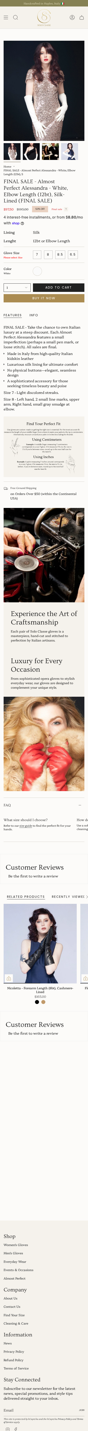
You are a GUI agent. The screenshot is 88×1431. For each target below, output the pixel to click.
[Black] (37, 1002)
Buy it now (44, 298)
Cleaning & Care (16, 1323)
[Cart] (81, 17)
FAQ (7, 805)
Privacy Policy (14, 1351)
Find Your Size (14, 1315)
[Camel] (43, 1002)
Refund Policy (13, 1360)
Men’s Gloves (13, 1253)
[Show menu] (5, 17)
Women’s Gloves (16, 1244)
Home (7, 166)
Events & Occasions (18, 1270)
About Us (10, 1298)
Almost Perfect (14, 1278)
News (8, 1343)
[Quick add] (9, 978)
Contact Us (12, 1306)
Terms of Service (16, 1368)
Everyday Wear (15, 1261)
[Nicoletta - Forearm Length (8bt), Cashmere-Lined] (40, 943)
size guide (25, 825)
